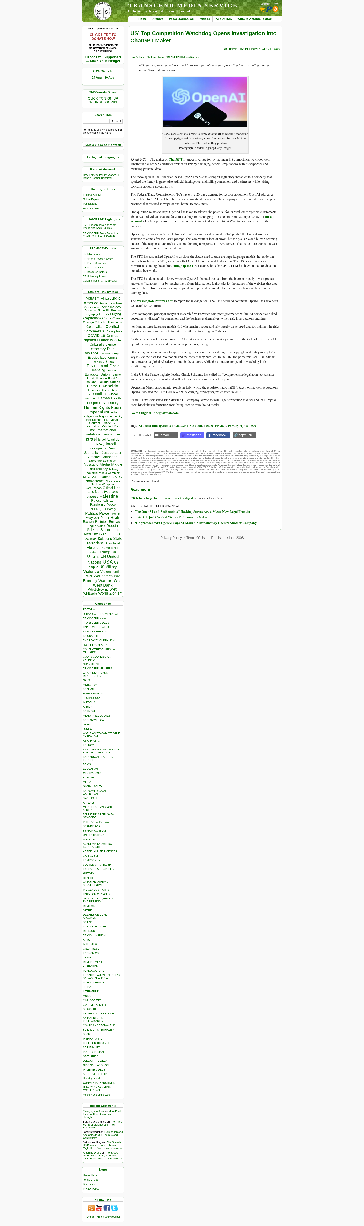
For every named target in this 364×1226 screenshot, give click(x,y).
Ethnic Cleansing (104, 368)
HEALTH (88, 877)
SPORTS (88, 1034)
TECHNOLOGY (92, 698)
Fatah (91, 378)
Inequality (115, 416)
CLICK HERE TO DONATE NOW (103, 36)
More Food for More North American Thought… (102, 1114)
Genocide (108, 385)
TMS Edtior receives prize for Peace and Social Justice (99, 226)
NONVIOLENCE (92, 664)
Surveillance (110, 547)
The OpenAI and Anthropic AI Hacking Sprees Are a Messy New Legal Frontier (192, 511)
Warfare (105, 580)
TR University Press (94, 276)
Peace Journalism (181, 18)
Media (105, 464)
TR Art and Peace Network (98, 258)
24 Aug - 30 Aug (103, 77)
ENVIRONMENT (92, 860)
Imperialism (98, 412)
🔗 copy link (243, 435)
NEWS (87, 724)
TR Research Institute (95, 272)
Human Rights (97, 407)
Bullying (115, 314)
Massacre (91, 464)
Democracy (98, 349)
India (113, 412)
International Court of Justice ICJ (104, 421)
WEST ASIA (89, 839)
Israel (91, 439)
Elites (109, 361)
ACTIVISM (89, 711)
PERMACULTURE (93, 970)
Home (142, 18)
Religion (101, 521)
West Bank (103, 585)
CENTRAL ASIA (92, 773)
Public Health (110, 518)
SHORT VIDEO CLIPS (95, 1074)
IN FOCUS (89, 702)
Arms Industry (111, 307)
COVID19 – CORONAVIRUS (99, 1025)
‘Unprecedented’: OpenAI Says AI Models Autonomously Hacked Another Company (196, 522)
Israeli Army (97, 444)
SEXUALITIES (91, 1009)
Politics (91, 513)
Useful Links (90, 1175)
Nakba (106, 477)
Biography (91, 314)
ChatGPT (176, 159)
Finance (101, 378)
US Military (108, 567)
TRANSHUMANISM (94, 935)
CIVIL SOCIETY (92, 1000)
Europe (111, 370)
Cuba (118, 340)
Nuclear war (113, 481)
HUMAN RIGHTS (93, 693)
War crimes (103, 576)
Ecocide (93, 357)
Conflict (112, 326)
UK (114, 552)
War (89, 576)
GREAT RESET (91, 948)
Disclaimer (89, 1184)
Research (115, 521)
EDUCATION (90, 768)
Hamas (104, 398)
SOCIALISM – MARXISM (97, 864)
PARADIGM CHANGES (96, 894)
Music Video (91, 477)
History (112, 403)
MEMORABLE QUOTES (96, 715)
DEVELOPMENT (92, 962)
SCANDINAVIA (91, 826)
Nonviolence (95, 481)
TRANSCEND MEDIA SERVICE (183, 5)
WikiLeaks (90, 593)
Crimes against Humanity (101, 338)
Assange (90, 310)
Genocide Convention (102, 390)
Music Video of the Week (97, 1094)
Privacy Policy (91, 1188)
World (103, 593)
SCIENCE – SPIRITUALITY (98, 1029)
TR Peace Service (93, 267)
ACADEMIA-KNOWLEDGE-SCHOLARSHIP (98, 845)
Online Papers (91, 199)
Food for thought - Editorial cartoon (103, 380)
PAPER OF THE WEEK (96, 627)
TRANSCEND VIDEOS (96, 622)
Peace (111, 504)
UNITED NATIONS (93, 835)
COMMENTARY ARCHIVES (99, 1082)
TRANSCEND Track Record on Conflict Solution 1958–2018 (101, 235)
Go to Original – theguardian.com (155, 412)
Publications (90, 203)
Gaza (92, 385)
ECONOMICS (91, 953)
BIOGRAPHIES (91, 636)
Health (116, 398)
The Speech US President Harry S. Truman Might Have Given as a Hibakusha (102, 1145)
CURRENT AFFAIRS (94, 1004)
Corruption (113, 331)
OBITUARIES (90, 1056)
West (118, 581)
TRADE (87, 957)
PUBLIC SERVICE (93, 982)
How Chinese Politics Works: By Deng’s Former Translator (101, 177)
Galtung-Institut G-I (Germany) (100, 280)
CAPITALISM (90, 855)
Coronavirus (94, 331)
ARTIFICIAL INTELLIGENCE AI (100, 851)
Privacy (220, 425)
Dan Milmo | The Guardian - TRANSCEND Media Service (165, 57)
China (106, 318)
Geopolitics (98, 394)
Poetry (111, 509)
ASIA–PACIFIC (91, 740)
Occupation (94, 488)
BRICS (104, 314)
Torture (93, 552)
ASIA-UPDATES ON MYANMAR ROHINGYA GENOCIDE (101, 751)
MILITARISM (90, 684)
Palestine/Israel (102, 500)
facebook (219, 435)
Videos (205, 18)
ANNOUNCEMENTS (95, 631)
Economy (98, 361)
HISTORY (88, 873)
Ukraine (93, 557)
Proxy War (92, 518)
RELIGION (89, 931)
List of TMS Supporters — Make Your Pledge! (103, 59)
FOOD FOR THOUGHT (96, 1043)
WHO (114, 589)
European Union (97, 374)
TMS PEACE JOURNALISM (99, 640)
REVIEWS (89, 905)
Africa (105, 298)
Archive (157, 18)
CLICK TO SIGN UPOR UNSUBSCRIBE (103, 100)
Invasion (107, 434)
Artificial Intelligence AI (155, 425)
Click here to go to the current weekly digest (162, 498)
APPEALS (89, 802)
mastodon (194, 435)
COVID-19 (96, 336)
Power (105, 513)
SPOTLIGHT (90, 798)
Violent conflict (111, 571)
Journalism (92, 452)
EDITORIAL (89, 609)
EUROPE (88, 777)
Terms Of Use (90, 1179)
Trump (105, 552)
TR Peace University (94, 263)
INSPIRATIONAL (92, 1038)
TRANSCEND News (94, 618)
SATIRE (87, 910)
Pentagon (98, 509)
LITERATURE (91, 991)
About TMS (224, 18)
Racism (88, 521)
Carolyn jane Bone (93, 1111)
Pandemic (98, 504)
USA (108, 562)
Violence (91, 571)
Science (93, 530)
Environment (97, 366)
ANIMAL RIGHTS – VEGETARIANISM (94, 1019)
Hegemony (96, 403)
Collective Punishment (108, 322)
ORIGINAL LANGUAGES (97, 1065)
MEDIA (87, 782)
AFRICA (87, 706)
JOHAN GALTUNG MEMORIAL (100, 613)
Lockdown (109, 460)
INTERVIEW (90, 944)
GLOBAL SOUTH (93, 786)
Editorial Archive (92, 194)
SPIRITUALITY (91, 1047)
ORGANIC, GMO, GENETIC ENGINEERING (98, 900)
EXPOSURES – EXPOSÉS (98, 869)
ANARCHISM (90, 966)
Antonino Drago (92, 1152)
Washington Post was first (155, 300)
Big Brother (113, 310)
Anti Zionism (92, 307)
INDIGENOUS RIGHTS (96, 889)
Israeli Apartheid (109, 439)
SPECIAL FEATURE (94, 926)
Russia (112, 526)
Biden (101, 310)
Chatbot (196, 425)
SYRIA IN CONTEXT (94, 830)
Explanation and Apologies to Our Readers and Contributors (103, 1135)
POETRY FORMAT (93, 1051)
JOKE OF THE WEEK (95, 1060)
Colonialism (95, 326)
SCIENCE (88, 922)
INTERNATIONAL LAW (96, 821)
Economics (109, 357)
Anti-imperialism (111, 303)
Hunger (116, 407)
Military (102, 469)
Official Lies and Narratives (104, 489)
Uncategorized (91, 1078)
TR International (92, 254)
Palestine (108, 496)
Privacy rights (238, 425)
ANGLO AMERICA (93, 720)
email (165, 435)
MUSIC (87, 995)
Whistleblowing (98, 589)
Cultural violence (103, 344)
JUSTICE (88, 729)
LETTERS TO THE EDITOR (98, 1013)
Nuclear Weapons (103, 484)
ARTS (86, 939)
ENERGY (88, 745)
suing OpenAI (183, 265)
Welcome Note (91, 208)
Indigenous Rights (95, 416)
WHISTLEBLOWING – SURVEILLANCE (95, 884)
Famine (116, 374)
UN (103, 557)
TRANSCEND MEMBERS (97, 668)
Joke (112, 448)
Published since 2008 (227, 538)
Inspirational (94, 419)
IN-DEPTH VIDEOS (94, 1069)
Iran (117, 434)
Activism (93, 298)
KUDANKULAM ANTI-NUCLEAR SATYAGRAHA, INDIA (101, 977)
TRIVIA (87, 987)
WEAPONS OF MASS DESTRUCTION (95, 674)
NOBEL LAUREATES (95, 644)
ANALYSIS (89, 689)
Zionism (116, 593)
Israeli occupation (103, 446)
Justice (108, 452)
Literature (95, 460)
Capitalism (92, 318)
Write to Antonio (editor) (254, 18)
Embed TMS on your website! (103, 1216)
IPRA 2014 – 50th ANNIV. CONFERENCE (97, 1089)
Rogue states (96, 526)
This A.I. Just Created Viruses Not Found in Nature (172, 517)
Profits (116, 513)
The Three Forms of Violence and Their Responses (102, 1124)
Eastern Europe (109, 353)
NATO (117, 476)
